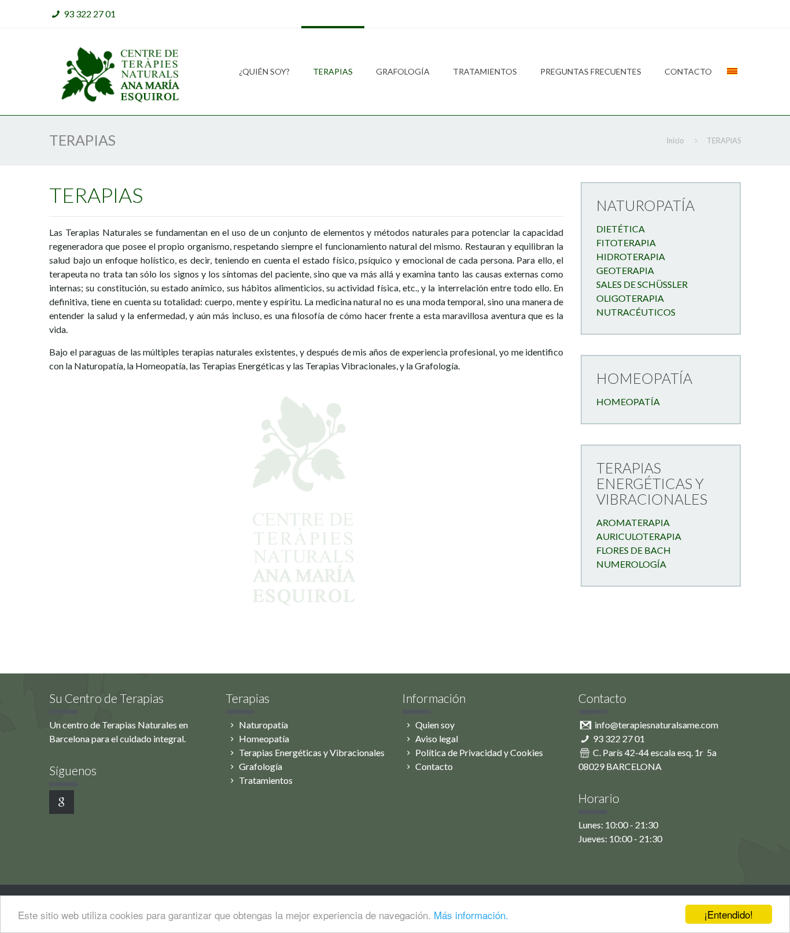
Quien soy (435, 724)
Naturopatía (263, 724)
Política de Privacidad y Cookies (479, 752)
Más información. (471, 915)
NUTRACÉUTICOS (635, 311)
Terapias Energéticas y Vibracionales (312, 752)
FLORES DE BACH (633, 550)
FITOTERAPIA (626, 242)
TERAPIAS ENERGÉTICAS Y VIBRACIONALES (651, 483)
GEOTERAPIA (625, 270)
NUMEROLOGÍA (631, 563)
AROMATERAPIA (633, 522)
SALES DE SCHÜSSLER (642, 284)
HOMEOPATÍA (644, 378)
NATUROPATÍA (645, 205)
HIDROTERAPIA (630, 256)
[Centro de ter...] (123, 71)
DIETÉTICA (620, 228)
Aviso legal (436, 738)
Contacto (434, 766)
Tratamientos (266, 780)
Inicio (675, 140)
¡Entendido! (728, 914)
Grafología (260, 766)
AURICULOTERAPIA (638, 536)
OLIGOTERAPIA (630, 298)
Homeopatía (264, 738)
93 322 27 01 (90, 13)
